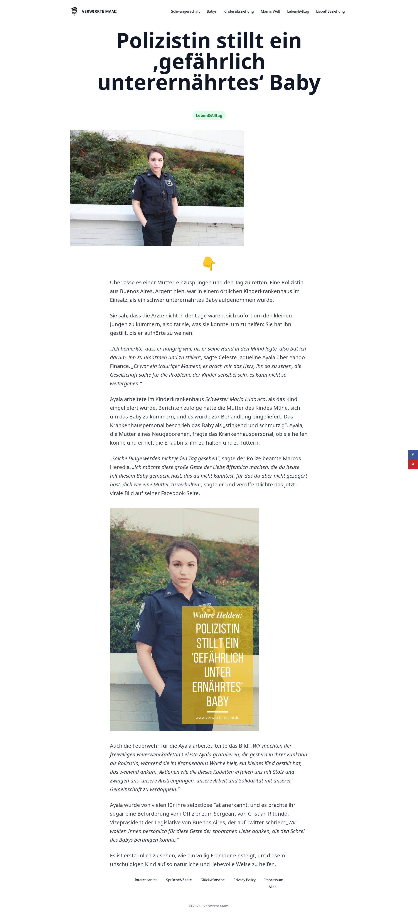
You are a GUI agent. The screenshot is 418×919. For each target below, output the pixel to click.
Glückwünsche (213, 879)
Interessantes (146, 879)
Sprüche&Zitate (179, 879)
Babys (212, 11)
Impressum (273, 879)
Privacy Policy (244, 879)
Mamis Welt (270, 11)
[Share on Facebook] (413, 455)
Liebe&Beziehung (330, 11)
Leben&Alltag (298, 11)
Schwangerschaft (185, 11)
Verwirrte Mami (99, 11)
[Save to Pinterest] (413, 464)
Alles (272, 886)
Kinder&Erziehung (239, 11)
